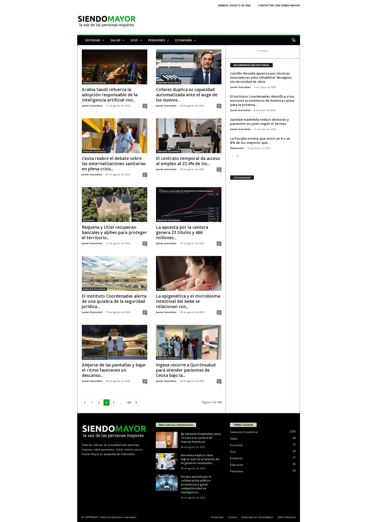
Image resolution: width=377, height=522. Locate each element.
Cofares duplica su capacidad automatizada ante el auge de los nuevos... (186, 95)
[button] (293, 40)
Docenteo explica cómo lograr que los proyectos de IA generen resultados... (200, 459)
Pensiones (156, 40)
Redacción (237, 148)
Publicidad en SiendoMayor (257, 517)
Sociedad (92, 40)
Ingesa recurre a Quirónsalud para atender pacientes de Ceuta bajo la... (186, 370)
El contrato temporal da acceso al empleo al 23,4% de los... (188, 161)
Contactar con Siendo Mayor (279, 5)
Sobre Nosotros (287, 517)
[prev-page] (232, 155)
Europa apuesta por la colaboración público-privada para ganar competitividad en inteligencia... (196, 484)
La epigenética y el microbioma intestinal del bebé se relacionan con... (188, 301)
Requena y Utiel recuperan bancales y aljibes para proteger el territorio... (114, 232)
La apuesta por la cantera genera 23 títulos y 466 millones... (182, 232)
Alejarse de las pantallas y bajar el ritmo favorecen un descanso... (114, 370)
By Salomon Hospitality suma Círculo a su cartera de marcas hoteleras (201, 438)
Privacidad (217, 517)
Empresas (236, 458)
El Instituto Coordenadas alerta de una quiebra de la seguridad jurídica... (114, 301)
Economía (183, 40)
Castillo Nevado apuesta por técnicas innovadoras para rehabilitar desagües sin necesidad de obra (261, 77)
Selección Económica (94, 82)
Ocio (134, 40)
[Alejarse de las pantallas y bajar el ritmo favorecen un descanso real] (114, 342)
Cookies (232, 517)
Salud (115, 40)
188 (128, 402)
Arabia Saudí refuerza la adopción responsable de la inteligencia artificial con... (109, 95)
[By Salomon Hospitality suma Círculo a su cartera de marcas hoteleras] (167, 440)
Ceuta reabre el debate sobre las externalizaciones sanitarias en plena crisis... (114, 164)
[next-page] (237, 155)
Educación (88, 220)
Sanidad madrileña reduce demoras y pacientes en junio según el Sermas (259, 121)
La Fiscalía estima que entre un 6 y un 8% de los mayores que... (260, 140)
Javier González (92, 105)
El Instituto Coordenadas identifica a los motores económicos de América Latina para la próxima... (262, 100)
